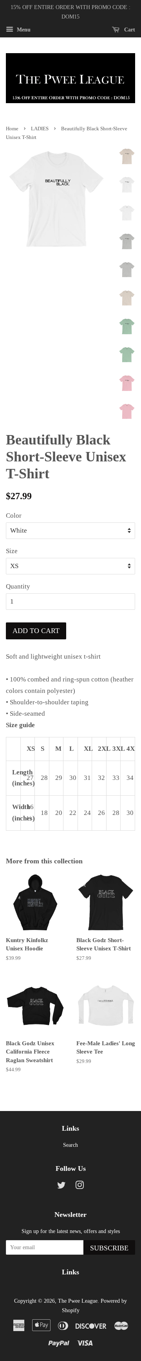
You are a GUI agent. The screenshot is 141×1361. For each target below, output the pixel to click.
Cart (129, 29)
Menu (23, 29)
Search (70, 1145)
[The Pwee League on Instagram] (79, 1186)
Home (12, 128)
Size (12, 551)
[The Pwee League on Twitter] (61, 1186)
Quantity (18, 586)
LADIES (40, 128)
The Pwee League (78, 1301)
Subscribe (109, 1248)
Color (14, 515)
